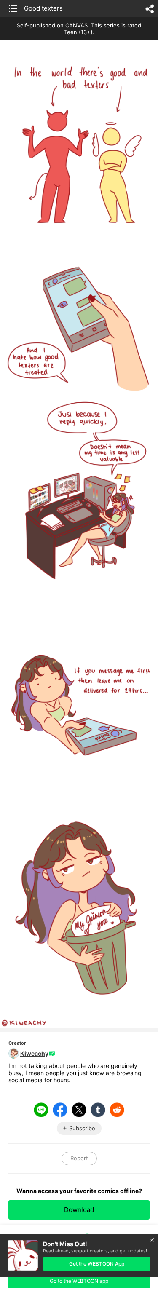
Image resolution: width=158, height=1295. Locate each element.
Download (79, 1210)
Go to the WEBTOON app (79, 1281)
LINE (41, 1109)
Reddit (117, 1109)
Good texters (43, 8)
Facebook (60, 1109)
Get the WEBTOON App (96, 1263)
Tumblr (98, 1109)
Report (79, 1158)
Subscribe (82, 1128)
